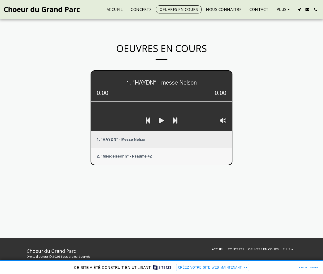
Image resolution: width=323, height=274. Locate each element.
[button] (299, 9)
